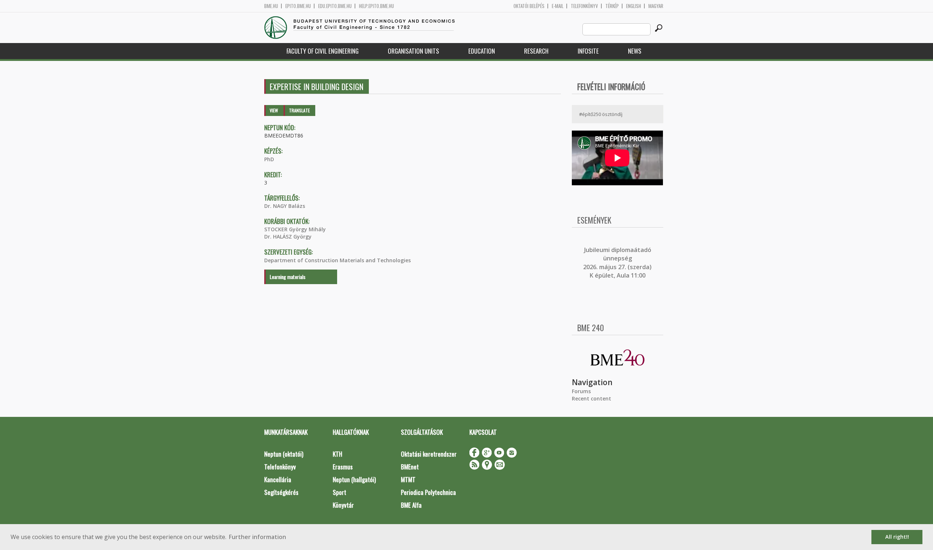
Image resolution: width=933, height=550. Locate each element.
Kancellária (277, 479)
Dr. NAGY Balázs (284, 205)
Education (481, 50)
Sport (339, 492)
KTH (337, 453)
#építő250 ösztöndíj (600, 114)
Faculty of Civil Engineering (322, 50)
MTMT (408, 479)
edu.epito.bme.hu (335, 6)
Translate (299, 110)
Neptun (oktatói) (283, 453)
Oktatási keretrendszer (429, 453)
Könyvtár (343, 505)
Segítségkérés (281, 492)
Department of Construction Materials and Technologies (337, 260)
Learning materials (287, 276)
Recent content (591, 398)
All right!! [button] (897, 536)
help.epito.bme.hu (376, 6)
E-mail (557, 6)
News (634, 50)
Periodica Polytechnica (428, 492)
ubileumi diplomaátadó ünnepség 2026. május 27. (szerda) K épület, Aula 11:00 (617, 262)
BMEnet (410, 466)
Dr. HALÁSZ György (288, 236)
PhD (269, 159)
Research (536, 50)
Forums (581, 391)
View (274, 110)
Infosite (588, 50)
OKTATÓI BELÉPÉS (529, 6)
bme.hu (271, 6)
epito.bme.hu (298, 6)
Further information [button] (257, 537)
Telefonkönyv (584, 6)
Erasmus (343, 466)
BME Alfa (411, 505)
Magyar (655, 6)
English (633, 6)
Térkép (612, 6)
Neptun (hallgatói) (354, 479)
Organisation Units (413, 50)
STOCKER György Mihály (295, 229)
